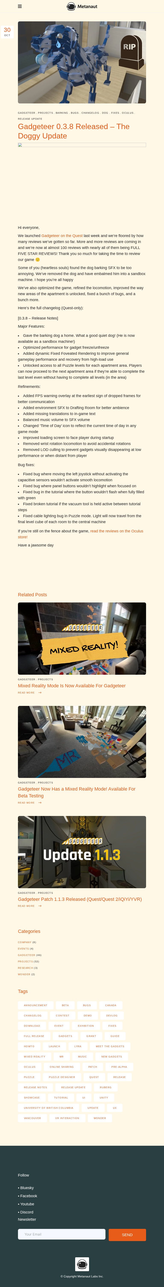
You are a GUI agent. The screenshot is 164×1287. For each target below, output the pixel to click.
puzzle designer (62, 1077)
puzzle (29, 1077)
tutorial (61, 1097)
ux (115, 1108)
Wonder (24, 974)
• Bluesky (26, 1188)
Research (25, 968)
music (82, 1056)
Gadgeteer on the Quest (62, 236)
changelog (90, 113)
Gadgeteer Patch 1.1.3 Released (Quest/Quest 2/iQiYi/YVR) (80, 899)
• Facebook (27, 1196)
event (59, 1026)
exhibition (86, 1026)
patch (92, 1067)
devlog (112, 1015)
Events (23, 948)
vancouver (32, 1118)
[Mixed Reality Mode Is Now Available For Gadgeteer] (82, 673)
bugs (75, 113)
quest (94, 1077)
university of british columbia (48, 1108)
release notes (35, 1087)
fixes (115, 113)
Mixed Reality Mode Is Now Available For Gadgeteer (72, 685)
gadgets (65, 1036)
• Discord (25, 1212)
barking (62, 113)
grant (91, 1036)
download (32, 1026)
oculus (127, 113)
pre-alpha (119, 1067)
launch (54, 1046)
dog (105, 113)
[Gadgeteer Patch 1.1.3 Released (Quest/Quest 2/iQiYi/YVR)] (82, 887)
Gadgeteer (26, 113)
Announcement (36, 1005)
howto (29, 1046)
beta (65, 1005)
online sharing (62, 1067)
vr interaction (67, 1118)
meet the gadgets (110, 1046)
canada (111, 1005)
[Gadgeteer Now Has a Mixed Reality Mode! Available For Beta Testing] (82, 777)
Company (25, 942)
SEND (127, 1235)
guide (115, 1036)
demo (88, 1015)
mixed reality (34, 1056)
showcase (32, 1097)
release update (30, 119)
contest (62, 1015)
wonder (100, 1118)
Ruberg (106, 1087)
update (93, 1108)
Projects (45, 113)
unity (104, 1097)
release (119, 1077)
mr (62, 1056)
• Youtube (26, 1204)
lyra (78, 1046)
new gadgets (111, 1056)
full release (34, 1036)
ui (83, 1097)
